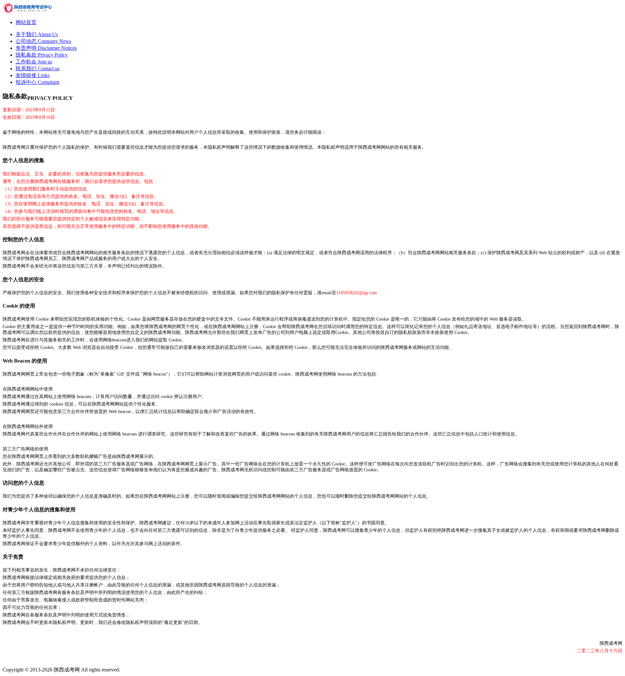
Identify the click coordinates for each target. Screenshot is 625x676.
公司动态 (43, 41)
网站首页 (26, 22)
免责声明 (46, 48)
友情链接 (32, 75)
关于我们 (37, 34)
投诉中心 (37, 82)
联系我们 (38, 68)
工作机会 (34, 61)
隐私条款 (42, 55)
